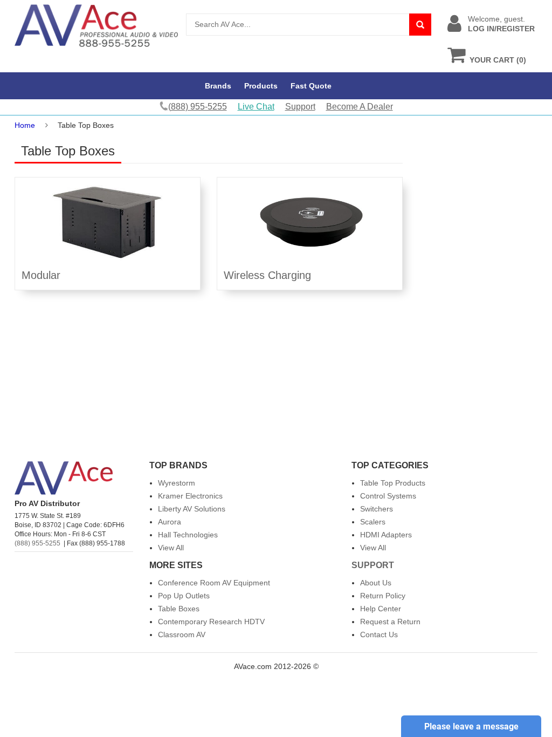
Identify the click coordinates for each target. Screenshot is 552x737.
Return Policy (382, 595)
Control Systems (388, 496)
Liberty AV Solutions (191, 508)
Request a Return (390, 621)
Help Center (380, 608)
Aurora (169, 521)
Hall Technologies (188, 534)
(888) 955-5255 (37, 543)
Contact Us (379, 634)
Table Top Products (392, 483)
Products (261, 85)
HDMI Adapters (386, 534)
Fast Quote (311, 85)
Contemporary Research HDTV (211, 621)
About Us (375, 582)
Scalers (372, 521)
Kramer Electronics (190, 496)
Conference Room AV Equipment (214, 582)
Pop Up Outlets (184, 595)
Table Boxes (178, 608)
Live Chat (256, 106)
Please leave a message (471, 726)
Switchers (376, 508)
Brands (218, 85)
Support (300, 106)
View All (171, 547)
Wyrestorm (176, 483)
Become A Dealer (359, 106)
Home (25, 125)
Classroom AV (181, 634)
